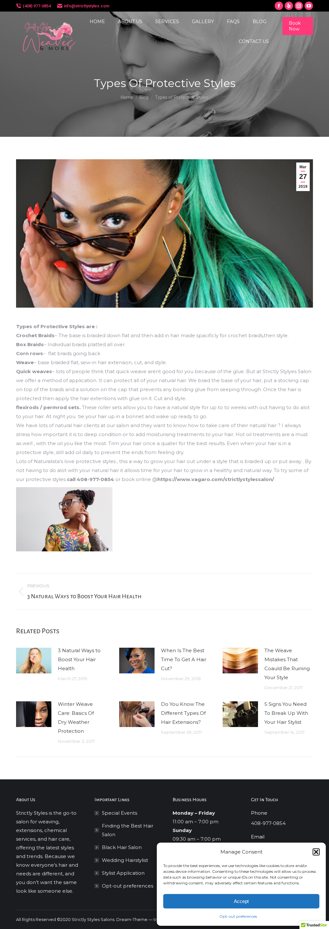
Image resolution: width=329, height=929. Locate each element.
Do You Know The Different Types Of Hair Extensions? (183, 713)
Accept (241, 901)
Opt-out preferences (238, 916)
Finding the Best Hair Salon (127, 830)
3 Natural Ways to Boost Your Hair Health (79, 659)
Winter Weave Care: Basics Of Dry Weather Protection (76, 717)
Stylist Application (123, 873)
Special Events (119, 813)
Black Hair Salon (122, 847)
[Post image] (33, 660)
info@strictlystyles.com (86, 6)
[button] (316, 852)
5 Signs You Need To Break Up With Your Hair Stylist (286, 713)
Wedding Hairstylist (125, 860)
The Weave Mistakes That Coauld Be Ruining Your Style (287, 663)
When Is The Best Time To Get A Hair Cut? (183, 659)
